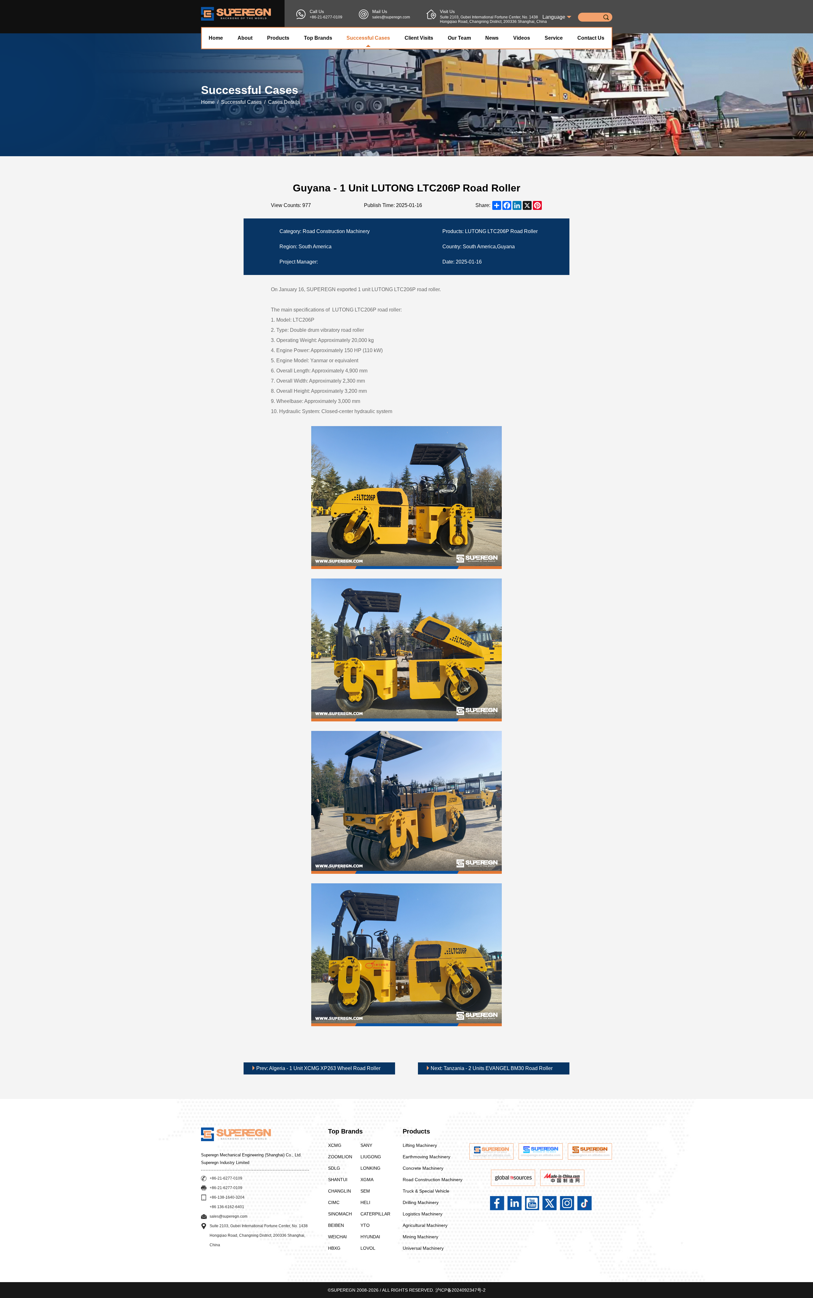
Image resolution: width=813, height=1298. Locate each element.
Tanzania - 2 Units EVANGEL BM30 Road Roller (492, 1068)
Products (278, 38)
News (492, 38)
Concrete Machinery (423, 1168)
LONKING (370, 1168)
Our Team (459, 38)
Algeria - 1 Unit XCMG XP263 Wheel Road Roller (318, 1068)
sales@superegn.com (391, 17)
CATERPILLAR (375, 1213)
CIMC (333, 1202)
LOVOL (367, 1248)
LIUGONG (370, 1156)
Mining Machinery (420, 1236)
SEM (365, 1191)
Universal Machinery (423, 1248)
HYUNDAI (370, 1236)
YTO (365, 1225)
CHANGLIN (339, 1191)
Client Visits (419, 38)
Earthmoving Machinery (426, 1156)
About (245, 38)
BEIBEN (336, 1225)
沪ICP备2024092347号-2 (460, 1290)
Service (554, 38)
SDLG (334, 1168)
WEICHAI (337, 1236)
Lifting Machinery (420, 1145)
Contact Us (590, 38)
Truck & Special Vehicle (426, 1191)
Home (216, 38)
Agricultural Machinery (425, 1225)
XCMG (334, 1145)
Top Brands (318, 38)
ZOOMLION (340, 1156)
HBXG (334, 1248)
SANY (366, 1145)
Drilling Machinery (421, 1202)
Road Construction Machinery (432, 1179)
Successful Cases (368, 38)
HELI (365, 1202)
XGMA (366, 1179)
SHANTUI (337, 1179)
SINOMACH (340, 1213)
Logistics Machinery (422, 1213)
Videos (521, 38)
